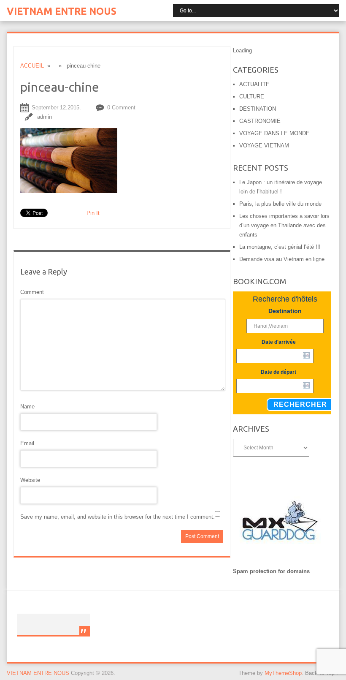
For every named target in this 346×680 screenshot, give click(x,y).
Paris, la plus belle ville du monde (280, 204)
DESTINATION (257, 109)
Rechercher (300, 404)
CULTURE (251, 96)
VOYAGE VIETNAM (264, 145)
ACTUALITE (254, 84)
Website (30, 480)
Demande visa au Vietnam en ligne (281, 259)
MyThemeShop (283, 673)
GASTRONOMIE (260, 121)
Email (27, 443)
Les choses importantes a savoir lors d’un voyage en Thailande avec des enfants (284, 225)
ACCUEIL (32, 66)
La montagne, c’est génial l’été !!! (280, 247)
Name (27, 406)
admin (44, 117)
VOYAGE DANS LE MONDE (274, 133)
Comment (32, 292)
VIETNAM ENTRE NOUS (61, 11)
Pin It (93, 213)
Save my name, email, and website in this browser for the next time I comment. (117, 517)
